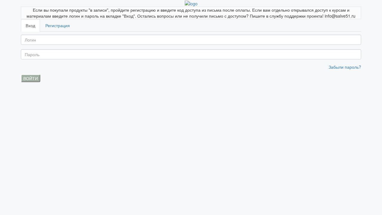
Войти (30, 78)
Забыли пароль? (345, 67)
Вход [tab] (30, 25)
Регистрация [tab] (57, 25)
